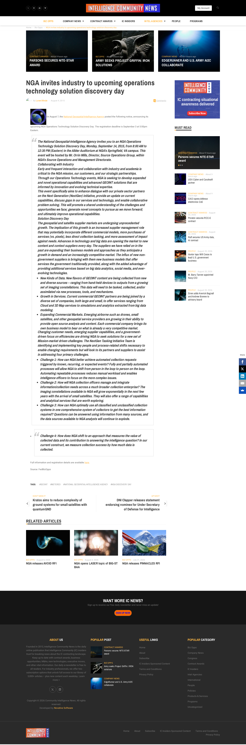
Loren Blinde (41, 100)
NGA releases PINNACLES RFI (141, 563)
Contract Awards (101, 21)
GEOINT (44, 484)
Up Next (155, 496)
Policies (192, 690)
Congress (192, 658)
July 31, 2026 (139, 559)
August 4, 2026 (91, 559)
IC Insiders (128, 21)
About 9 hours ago (59, 56)
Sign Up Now (123, 613)
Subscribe (144, 658)
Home (28, 27)
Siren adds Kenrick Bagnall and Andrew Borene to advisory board (201, 296)
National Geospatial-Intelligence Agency (83, 117)
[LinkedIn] (242, 376)
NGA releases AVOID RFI (41, 563)
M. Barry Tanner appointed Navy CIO (200, 276)
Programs (196, 21)
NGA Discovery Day (121, 484)
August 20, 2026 (205, 251)
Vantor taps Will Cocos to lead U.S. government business (200, 257)
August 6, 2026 (43, 559)
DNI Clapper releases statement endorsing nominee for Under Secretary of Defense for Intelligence (132, 504)
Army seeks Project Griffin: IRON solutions (123, 62)
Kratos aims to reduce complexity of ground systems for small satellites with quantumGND (60, 504)
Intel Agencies (153, 21)
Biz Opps (48, 21)
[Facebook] (242, 361)
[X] (242, 368)
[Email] (242, 383)
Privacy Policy (146, 674)
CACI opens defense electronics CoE (198, 200)
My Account (203, 8)
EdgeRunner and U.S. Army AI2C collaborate (186, 62)
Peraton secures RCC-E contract (199, 219)
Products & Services (198, 696)
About (142, 653)
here (87, 462)
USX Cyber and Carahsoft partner (200, 181)
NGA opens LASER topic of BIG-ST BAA (96, 565)
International (194, 680)
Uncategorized (195, 707)
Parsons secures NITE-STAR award (52, 62)
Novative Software (63, 708)
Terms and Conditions (150, 669)
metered (56, 484)
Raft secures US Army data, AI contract (201, 238)
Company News (72, 21)
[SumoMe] (242, 390)
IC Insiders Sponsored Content (154, 663)
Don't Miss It (39, 496)
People (176, 21)
